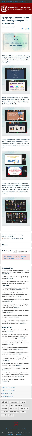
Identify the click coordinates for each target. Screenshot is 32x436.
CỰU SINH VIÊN (13, 408)
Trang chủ (8, 429)
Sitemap (14, 429)
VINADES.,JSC (21, 434)
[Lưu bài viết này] (29, 29)
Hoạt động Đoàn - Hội (7, 393)
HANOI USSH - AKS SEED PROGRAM (10, 412)
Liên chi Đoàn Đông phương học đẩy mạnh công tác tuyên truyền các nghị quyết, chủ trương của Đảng (15, 342)
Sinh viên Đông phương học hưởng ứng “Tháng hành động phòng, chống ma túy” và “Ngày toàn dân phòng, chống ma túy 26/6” (16, 321)
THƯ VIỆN (4, 415)
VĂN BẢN (23, 412)
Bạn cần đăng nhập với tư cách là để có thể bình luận (15, 257)
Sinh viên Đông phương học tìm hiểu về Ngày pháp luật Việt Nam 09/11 (15, 353)
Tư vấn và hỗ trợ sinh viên (8, 387)
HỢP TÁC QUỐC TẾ (23, 408)
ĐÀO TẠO (23, 402)
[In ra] (26, 29)
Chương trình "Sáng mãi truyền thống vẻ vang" (16, 368)
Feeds (19, 429)
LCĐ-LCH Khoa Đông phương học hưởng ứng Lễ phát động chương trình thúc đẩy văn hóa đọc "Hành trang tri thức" (15, 305)
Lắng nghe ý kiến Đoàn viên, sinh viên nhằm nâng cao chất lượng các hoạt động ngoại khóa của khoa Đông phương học (15, 294)
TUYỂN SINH (5, 405)
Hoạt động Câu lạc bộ (7, 396)
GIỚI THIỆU (4, 402)
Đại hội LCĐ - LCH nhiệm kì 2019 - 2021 (14, 379)
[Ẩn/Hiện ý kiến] (14, 251)
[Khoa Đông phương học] (16, 8)
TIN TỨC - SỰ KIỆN (14, 402)
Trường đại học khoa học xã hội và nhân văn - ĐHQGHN (14, 1)
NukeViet (9, 434)
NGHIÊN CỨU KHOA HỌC (16, 405)
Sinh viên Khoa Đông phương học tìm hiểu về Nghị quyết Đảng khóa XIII (15, 348)
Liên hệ (24, 429)
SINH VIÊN (4, 408)
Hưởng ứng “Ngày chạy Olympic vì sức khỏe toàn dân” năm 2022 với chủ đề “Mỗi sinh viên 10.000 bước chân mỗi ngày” (15, 336)
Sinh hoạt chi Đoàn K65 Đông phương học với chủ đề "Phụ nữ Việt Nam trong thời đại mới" (15, 358)
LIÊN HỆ (11, 415)
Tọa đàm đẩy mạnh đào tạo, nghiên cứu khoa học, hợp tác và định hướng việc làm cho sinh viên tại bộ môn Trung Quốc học (15, 374)
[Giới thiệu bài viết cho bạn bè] (23, 29)
